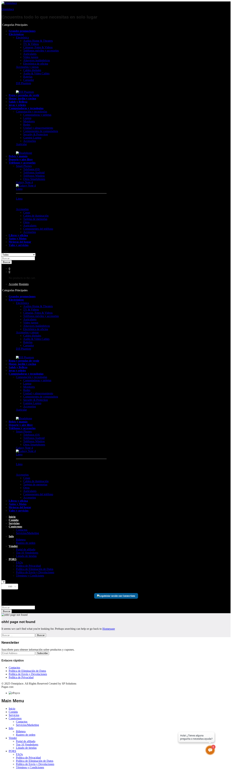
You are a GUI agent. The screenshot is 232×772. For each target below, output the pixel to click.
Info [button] (11, 536)
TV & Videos (31, 44)
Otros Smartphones (34, 179)
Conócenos (15, 718)
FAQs (19, 562)
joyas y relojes (17, 105)
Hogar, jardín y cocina (22, 98)
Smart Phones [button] (24, 166)
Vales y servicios (18, 245)
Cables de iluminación (36, 215)
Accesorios (29, 140)
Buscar (6, 262)
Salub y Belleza (18, 101)
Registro (24, 284)
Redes (26, 124)
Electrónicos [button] (16, 34)
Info (11, 728)
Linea (19, 188)
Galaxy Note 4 (24, 182)
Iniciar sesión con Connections (119, 596)
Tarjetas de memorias (35, 218)
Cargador (28, 79)
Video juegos (30, 57)
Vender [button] (13, 546)
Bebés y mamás (18, 156)
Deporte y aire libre (21, 159)
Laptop (27, 118)
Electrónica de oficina (35, 63)
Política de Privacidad (28, 565)
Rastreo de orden (25, 542)
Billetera (21, 539)
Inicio (12, 516)
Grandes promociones (22, 30)
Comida (13, 520)
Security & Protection (35, 134)
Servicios (14, 523)
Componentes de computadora (40, 131)
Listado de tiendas (26, 555)
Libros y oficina (18, 235)
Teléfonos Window (34, 175)
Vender (13, 738)
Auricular (21, 144)
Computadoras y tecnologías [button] (26, 108)
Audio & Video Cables (36, 73)
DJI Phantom (23, 83)
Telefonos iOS (31, 169)
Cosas (26, 212)
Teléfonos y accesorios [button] (22, 162)
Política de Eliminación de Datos (34, 569)
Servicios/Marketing (27, 533)
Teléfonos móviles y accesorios (41, 50)
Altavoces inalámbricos (36, 60)
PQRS (12, 751)
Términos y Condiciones (30, 575)
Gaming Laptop (32, 137)
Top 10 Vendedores (27, 552)
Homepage (108, 628)
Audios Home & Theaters (38, 40)
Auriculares (29, 53)
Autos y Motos (17, 238)
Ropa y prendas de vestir (24, 95)
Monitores (29, 121)
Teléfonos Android (34, 172)
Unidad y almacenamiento (38, 127)
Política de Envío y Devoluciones (35, 572)
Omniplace (7, 9)
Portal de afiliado (25, 549)
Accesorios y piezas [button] (27, 66)
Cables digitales (32, 70)
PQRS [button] (12, 559)
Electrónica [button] (22, 37)
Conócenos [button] (15, 526)
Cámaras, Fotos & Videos (38, 47)
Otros (26, 222)
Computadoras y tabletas (37, 114)
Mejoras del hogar (20, 241)
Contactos (21, 529)
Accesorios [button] (22, 209)
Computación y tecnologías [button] (31, 111)
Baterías (27, 76)
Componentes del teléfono (38, 228)
